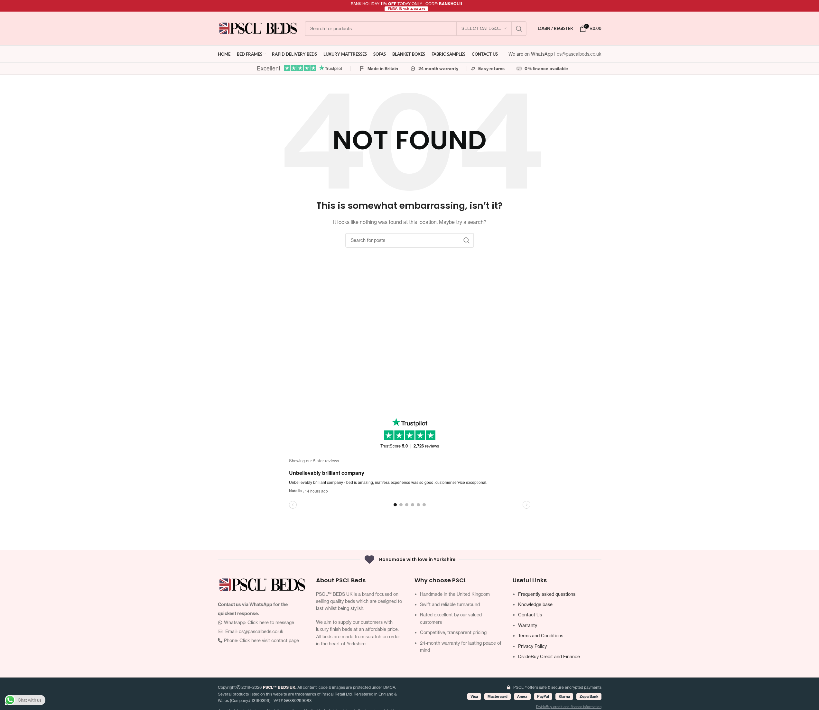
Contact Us (530, 614)
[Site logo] (258, 28)
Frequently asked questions (546, 594)
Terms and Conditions (540, 635)
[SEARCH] (519, 28)
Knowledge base (535, 604)
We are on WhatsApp (531, 54)
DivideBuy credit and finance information (568, 707)
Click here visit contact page (269, 640)
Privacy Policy (532, 646)
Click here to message (270, 622)
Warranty (527, 625)
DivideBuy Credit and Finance (549, 656)
